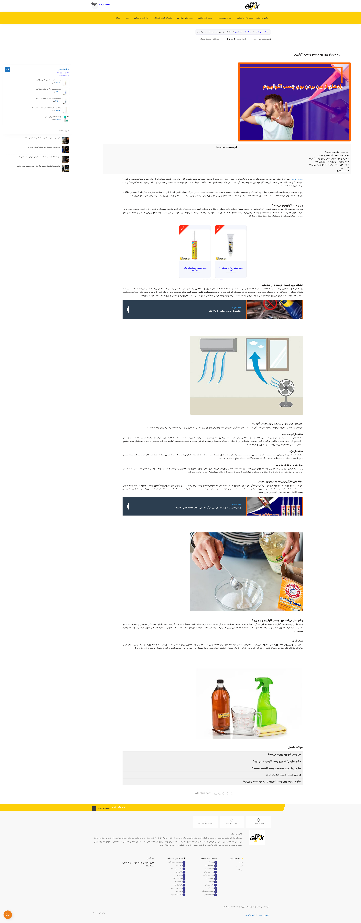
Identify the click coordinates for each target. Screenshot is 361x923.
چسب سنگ (210, 881)
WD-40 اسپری (177, 878)
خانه (266, 32)
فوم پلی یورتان (209, 885)
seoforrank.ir (257, 915)
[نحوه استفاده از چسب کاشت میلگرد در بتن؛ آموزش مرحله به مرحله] (65, 159)
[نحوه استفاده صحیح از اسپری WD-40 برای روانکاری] (65, 149)
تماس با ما (239, 866)
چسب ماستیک (209, 865)
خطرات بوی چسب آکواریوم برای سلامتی (333, 155)
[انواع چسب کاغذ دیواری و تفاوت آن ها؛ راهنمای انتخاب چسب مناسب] (65, 168)
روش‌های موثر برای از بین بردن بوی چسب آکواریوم (328, 158)
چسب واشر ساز (209, 894)
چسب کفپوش (178, 865)
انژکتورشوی (179, 872)
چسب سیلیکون (209, 868)
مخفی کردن (221, 147)
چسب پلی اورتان (209, 872)
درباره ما (240, 870)
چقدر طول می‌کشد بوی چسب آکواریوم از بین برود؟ (328, 164)
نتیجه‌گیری (344, 167)
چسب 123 (210, 862)
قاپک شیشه (178, 881)
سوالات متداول (342, 170)
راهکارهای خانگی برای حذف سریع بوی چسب (331, 161)
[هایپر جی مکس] (257, 837)
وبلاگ (258, 32)
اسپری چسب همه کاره (175, 862)
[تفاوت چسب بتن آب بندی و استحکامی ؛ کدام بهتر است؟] (65, 140)
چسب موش (178, 891)
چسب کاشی (210, 878)
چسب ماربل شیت (176, 868)
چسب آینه (211, 888)
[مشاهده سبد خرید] (95, 4)
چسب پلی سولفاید (208, 875)
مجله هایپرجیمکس (243, 32)
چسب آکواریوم (297, 179)
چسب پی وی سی (176, 888)
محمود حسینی (205, 39)
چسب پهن (179, 875)
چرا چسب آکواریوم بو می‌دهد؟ (337, 152)
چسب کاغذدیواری (176, 894)
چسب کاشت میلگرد (208, 891)
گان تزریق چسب (177, 885)
